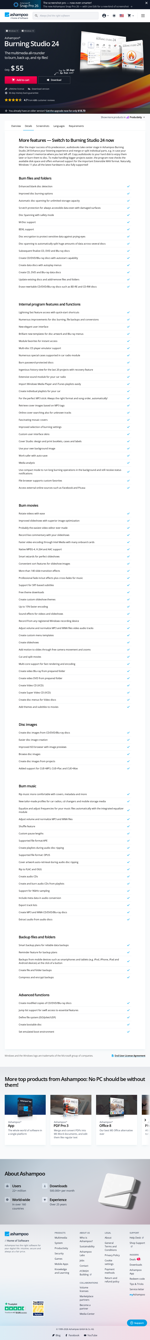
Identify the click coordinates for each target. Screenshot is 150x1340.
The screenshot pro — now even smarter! (67, 3)
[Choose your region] (121, 15)
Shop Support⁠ (137, 1243)
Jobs (82, 1260)
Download (55, 80)
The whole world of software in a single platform (25, 1132)
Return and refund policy (112, 1279)
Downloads (136, 1264)
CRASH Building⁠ (84, 1272)
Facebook (74, 1335)
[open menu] (142, 15)
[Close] (146, 3)
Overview (16, 126)
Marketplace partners (86, 1298)
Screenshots (42, 126)
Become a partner (85, 1306)
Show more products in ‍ (121, 117)
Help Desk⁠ (135, 1237)
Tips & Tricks (137, 1284)
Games (58, 1258)
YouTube (92, 1335)
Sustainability (87, 1246)
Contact (84, 1265)
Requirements (76, 126)
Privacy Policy (112, 1255)
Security (59, 1253)
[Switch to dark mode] (114, 15)
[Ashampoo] (16, 1234)
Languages (59, 126)
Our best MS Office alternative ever (116, 1132)
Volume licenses (84, 1289)
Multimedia (61, 1237)
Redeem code (137, 1278)
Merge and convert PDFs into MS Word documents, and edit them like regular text (70, 1134)
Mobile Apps (61, 1264)
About (108, 1237)
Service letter (137, 1289)
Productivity (61, 1248)
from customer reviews (39, 100)
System (59, 1243)
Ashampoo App (136, 1271)
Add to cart (23, 80)
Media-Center (87, 1313)
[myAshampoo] (105, 15)
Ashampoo (137, 1295)
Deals (134, 1259)
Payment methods (110, 1271)
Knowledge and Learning (62, 1271)
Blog (58, 1335)
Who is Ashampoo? (86, 1239)
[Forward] (145, 1120)
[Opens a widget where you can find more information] (137, 1323)
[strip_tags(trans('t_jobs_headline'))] (38, 1308)
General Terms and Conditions (111, 1246)
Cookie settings (109, 1262)
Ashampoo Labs (86, 1253)
